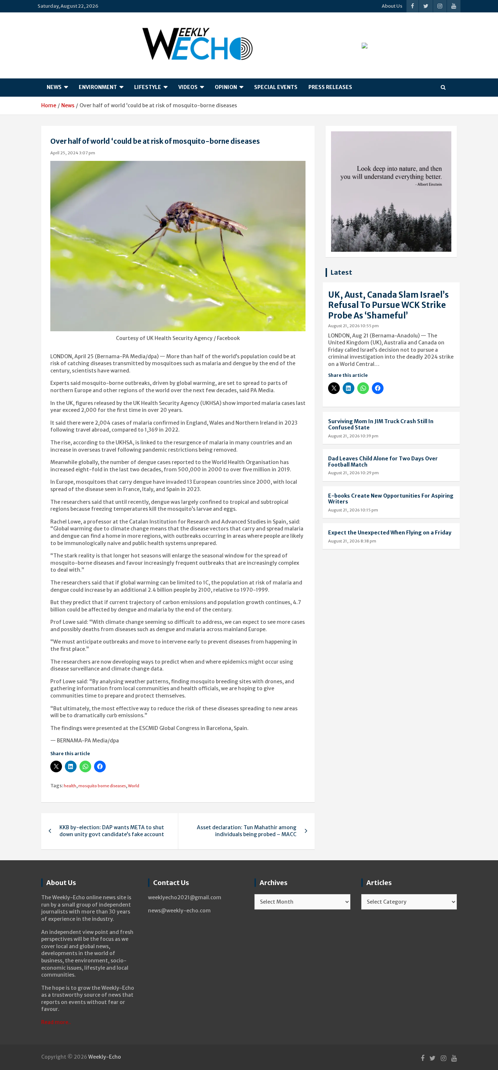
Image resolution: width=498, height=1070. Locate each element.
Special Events (275, 87)
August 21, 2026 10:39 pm (353, 436)
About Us (392, 6)
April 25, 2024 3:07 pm (72, 152)
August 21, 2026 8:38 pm (352, 541)
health (70, 785)
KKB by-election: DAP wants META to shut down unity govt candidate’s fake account (111, 831)
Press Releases (330, 87)
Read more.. (56, 1022)
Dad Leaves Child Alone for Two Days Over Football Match (383, 461)
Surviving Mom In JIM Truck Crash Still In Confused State (380, 424)
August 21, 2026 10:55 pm (353, 325)
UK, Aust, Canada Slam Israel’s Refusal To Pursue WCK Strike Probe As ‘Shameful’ (388, 305)
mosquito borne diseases (102, 785)
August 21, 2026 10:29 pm (353, 472)
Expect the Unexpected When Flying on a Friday (389, 532)
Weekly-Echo (104, 1057)
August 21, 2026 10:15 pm (353, 510)
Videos (188, 87)
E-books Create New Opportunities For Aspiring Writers (391, 498)
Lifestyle (147, 87)
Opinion (226, 87)
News (54, 87)
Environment (98, 87)
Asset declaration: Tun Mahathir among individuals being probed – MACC (246, 831)
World (133, 785)
